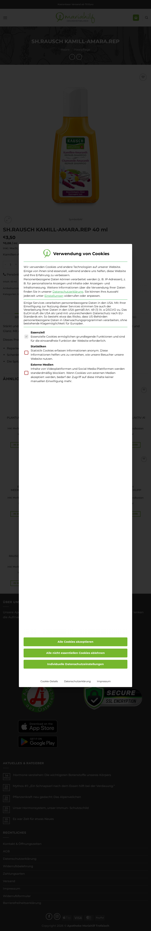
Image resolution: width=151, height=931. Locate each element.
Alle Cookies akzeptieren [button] (75, 641)
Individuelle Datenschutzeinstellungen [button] (75, 664)
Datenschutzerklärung (67, 291)
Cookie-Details (49, 681)
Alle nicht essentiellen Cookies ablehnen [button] (75, 653)
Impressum (104, 681)
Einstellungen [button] (53, 296)
